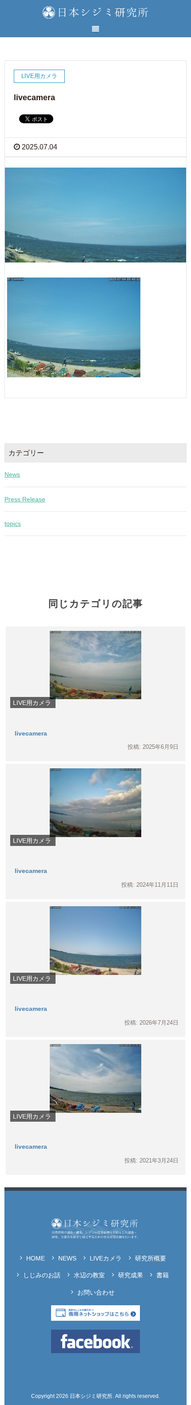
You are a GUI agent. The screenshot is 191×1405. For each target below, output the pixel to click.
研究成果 (130, 1275)
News (12, 474)
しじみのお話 (41, 1275)
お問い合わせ (96, 1292)
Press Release (24, 499)
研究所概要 (150, 1258)
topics (12, 523)
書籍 (162, 1275)
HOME (35, 1258)
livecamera (31, 733)
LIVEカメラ (106, 1258)
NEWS (67, 1258)
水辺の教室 (89, 1275)
